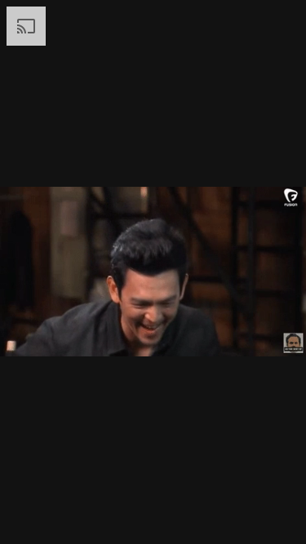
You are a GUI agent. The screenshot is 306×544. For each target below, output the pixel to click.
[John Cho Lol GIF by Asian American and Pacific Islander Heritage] (153, 272)
